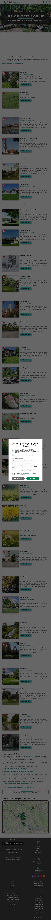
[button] (25, 459)
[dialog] (25, 460)
